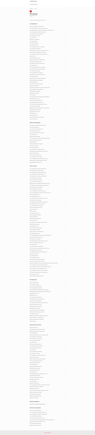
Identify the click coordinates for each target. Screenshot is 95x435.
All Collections (31, 8)
